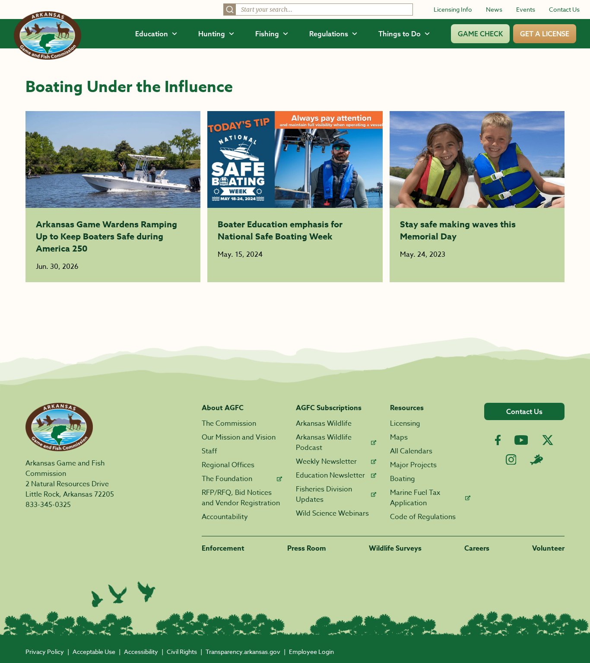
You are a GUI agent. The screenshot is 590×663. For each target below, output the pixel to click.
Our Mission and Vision (239, 437)
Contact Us (564, 9)
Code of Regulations (423, 517)
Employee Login (311, 651)
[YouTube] (521, 440)
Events (525, 9)
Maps (399, 437)
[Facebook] (498, 440)
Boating (402, 479)
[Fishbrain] (536, 459)
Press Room (306, 548)
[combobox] (318, 9)
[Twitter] (548, 440)
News (494, 9)
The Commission (229, 423)
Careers (476, 548)
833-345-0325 (48, 505)
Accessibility (141, 651)
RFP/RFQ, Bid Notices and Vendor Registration (241, 498)
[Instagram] (511, 459)
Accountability (225, 517)
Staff (209, 451)
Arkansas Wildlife (324, 423)
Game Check (480, 33)
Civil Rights (182, 651)
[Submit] (230, 9)
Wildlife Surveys (395, 548)
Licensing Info (453, 9)
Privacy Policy (44, 651)
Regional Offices (228, 465)
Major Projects (413, 465)
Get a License (544, 33)
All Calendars (411, 451)
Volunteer (548, 548)
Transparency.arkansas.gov (243, 651)
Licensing (405, 423)
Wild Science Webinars (332, 513)
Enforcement (223, 548)
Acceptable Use (94, 651)
